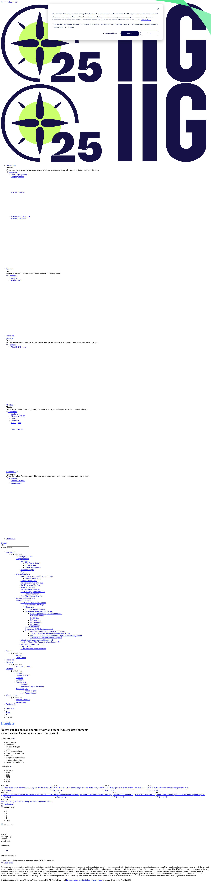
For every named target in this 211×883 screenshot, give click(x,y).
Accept (130, 33)
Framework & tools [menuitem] (18, 218)
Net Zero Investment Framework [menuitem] (33, 603)
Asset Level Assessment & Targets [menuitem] (38, 611)
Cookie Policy (146, 20)
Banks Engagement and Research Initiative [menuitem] (37, 576)
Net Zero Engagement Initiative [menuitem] (33, 592)
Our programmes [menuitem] (17, 177)
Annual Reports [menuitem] (17, 429)
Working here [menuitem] (16, 423)
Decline (150, 33)
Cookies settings (110, 33)
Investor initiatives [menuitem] (18, 192)
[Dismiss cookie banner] (158, 9)
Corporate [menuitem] (24, 561)
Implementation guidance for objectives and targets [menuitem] (44, 631)
